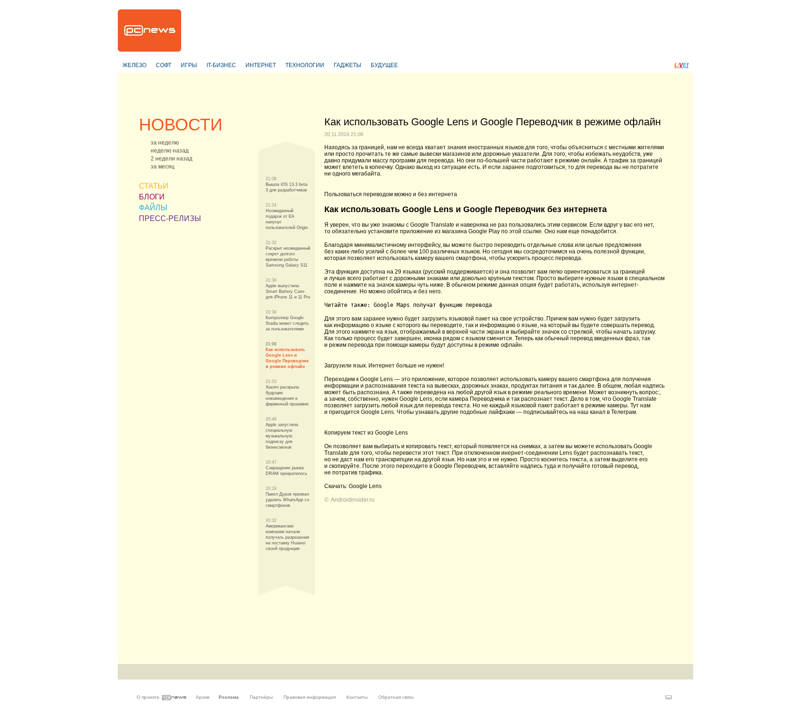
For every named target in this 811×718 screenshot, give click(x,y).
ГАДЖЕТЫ (347, 65)
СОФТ (163, 65)
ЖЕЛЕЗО (134, 65)
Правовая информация (309, 697)
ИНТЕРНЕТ (260, 65)
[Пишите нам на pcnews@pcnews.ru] (668, 697)
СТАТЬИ (153, 186)
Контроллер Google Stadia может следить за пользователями (287, 323)
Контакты (356, 697)
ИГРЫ (189, 65)
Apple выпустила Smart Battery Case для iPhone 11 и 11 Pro (288, 291)
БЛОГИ (152, 197)
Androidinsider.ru (353, 499)
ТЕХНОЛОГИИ (304, 65)
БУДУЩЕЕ (384, 65)
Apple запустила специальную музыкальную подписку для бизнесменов (282, 436)
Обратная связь (396, 697)
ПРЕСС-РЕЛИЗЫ (170, 218)
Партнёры (261, 697)
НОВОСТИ (180, 124)
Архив (202, 697)
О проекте (148, 697)
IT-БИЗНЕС (221, 65)
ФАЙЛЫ (153, 208)
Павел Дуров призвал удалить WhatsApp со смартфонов (287, 500)
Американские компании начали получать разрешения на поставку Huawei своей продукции (287, 537)
